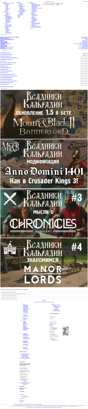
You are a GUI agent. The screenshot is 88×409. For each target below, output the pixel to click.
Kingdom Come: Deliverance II (36, 27)
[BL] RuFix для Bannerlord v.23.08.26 (6, 82)
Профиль (7, 12)
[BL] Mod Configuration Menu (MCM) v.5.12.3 (7, 74)
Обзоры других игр (85, 37)
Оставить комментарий (26, 383)
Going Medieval (34, 18)
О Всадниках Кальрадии (26, 404)
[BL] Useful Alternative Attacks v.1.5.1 (6, 79)
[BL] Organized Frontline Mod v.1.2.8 (6, 77)
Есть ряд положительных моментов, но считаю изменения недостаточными (13, 293)
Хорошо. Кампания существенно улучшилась (8, 292)
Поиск (5, 23)
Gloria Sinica (34, 11)
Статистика (22, 391)
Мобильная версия (19, 404)
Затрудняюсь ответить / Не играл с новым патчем (9, 299)
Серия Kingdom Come (33, 25)
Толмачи (19, 15)
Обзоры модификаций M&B (83, 45)
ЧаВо (7, 6)
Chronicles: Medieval (35, 19)
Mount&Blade (25, 333)
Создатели (86, 38)
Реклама (7, 28)
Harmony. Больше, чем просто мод (6, 38)
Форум (7, 10)
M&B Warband (25, 305)
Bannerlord (21, 8)
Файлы (7, 7)
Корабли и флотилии (3, 42)
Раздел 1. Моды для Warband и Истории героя (80, 43)
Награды (51, 325)
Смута (33, 16)
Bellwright (24, 326)
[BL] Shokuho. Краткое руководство (6, 48)
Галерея (7, 8)
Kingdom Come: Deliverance (36, 26)
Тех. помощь (8, 19)
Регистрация (61, 3)
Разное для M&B (22, 9)
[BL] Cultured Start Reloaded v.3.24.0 (6, 64)
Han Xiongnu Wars (26, 312)
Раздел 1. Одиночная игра (84, 42)
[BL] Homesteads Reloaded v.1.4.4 (5, 67)
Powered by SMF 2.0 (30, 407)
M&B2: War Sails (34, 6)
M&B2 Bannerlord (8, 17)
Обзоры (19, 16)
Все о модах (18, 2)
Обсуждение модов (21, 11)
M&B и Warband (8, 16)
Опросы (7, 31)
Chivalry (24, 317)
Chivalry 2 (33, 24)
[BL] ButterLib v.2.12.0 (4, 72)
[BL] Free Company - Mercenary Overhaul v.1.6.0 (8, 62)
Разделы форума (6, 15)
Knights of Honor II (35, 14)
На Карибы (25, 309)
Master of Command (3, 41)
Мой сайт (5, 11)
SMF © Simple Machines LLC (37, 407)
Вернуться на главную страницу (9, 3)
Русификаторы (25, 336)
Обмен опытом (20, 14)
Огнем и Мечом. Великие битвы (37, 8)
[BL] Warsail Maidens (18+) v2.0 (5, 52)
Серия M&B (32, 3)
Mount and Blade (22, 6)
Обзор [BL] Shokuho (3, 45)
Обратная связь (39, 404)
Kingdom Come (25, 315)
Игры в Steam (8, 30)
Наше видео (8, 29)
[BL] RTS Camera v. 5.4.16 (4, 84)
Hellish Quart (25, 322)
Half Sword (33, 21)
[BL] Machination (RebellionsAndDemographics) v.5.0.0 (9, 57)
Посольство (8, 20)
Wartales (24, 323)
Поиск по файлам (8, 26)
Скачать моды (20, 5)
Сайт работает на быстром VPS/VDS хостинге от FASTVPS (25, 358)
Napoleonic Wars (34, 9)
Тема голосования (23, 382)
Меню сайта (4, 2)
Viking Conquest (34, 10)
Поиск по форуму (8, 24)
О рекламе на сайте (34, 404)
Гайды (19, 17)
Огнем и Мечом (34, 7)
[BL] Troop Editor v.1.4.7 (4, 69)
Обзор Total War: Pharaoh (4, 37)
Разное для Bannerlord (23, 10)
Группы (7, 14)
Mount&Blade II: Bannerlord (36, 5)
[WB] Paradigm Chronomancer (5, 43)
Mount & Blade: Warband (35, 4)
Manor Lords (34, 17)
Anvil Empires (34, 20)
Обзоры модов (25, 347)
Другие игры (8, 22)
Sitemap (14, 404)
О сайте (7, 9)
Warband (21, 7)
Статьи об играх (85, 40)
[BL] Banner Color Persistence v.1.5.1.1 (6, 59)
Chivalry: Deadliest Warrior (36, 23)
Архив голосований (25, 384)
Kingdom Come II (26, 316)
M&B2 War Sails (25, 307)
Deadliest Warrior (25, 318)
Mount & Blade (25, 304)
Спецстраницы (6, 27)
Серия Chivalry (32, 22)
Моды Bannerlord (8, 18)
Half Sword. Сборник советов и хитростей (7, 39)
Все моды (21, 4)
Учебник (7, 5)
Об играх (7, 4)
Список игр (30, 2)
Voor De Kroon (34, 15)
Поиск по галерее (8, 25)
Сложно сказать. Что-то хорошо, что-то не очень (9, 295)
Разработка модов (8, 21)
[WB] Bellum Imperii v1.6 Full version (6, 54)
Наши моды (20, 3)
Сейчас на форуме (22, 398)
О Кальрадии (34, 12)
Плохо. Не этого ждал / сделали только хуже (8, 297)
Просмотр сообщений (53, 323)
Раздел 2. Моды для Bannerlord (83, 48)
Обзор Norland (2, 47)
